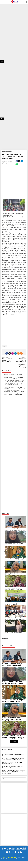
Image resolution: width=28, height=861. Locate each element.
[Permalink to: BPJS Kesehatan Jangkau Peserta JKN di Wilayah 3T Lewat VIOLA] (15, 596)
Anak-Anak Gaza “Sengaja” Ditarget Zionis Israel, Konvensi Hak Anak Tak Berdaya (14, 381)
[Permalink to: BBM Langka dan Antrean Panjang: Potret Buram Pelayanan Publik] (15, 566)
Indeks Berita (16, 858)
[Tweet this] (19, 161)
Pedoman (8, 858)
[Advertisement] (9, 33)
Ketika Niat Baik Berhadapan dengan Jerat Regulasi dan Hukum (12, 767)
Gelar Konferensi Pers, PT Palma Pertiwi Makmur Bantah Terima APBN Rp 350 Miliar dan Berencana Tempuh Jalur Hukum (15, 375)
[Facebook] (6, 353)
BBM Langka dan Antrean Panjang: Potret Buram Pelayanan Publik (14, 383)
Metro (4, 346)
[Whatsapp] (16, 164)
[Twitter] (9, 353)
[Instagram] (12, 353)
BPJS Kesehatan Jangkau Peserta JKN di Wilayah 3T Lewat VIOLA (15, 389)
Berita (3, 163)
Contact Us (21, 857)
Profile (2, 858)
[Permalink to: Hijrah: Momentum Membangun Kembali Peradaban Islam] (15, 626)
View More (14, 741)
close (2, 61)
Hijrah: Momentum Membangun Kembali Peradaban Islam (13, 395)
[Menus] (2, 2)
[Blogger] (18, 353)
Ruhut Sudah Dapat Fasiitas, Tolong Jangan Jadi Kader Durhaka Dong (7, 360)
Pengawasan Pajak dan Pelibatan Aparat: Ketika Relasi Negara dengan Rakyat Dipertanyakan (15, 378)
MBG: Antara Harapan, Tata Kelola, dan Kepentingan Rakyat (12, 763)
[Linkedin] (15, 353)
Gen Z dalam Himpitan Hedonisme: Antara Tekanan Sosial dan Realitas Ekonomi (13, 759)
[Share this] (16, 161)
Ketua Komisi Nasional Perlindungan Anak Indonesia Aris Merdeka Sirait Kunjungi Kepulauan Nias (21, 362)
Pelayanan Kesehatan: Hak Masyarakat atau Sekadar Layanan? (13, 755)
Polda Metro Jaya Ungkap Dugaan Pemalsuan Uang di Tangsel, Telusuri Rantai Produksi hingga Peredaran (13, 772)
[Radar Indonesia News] (14, 1)
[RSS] (21, 353)
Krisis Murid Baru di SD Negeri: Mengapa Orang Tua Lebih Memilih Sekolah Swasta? (14, 386)
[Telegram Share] (22, 161)
